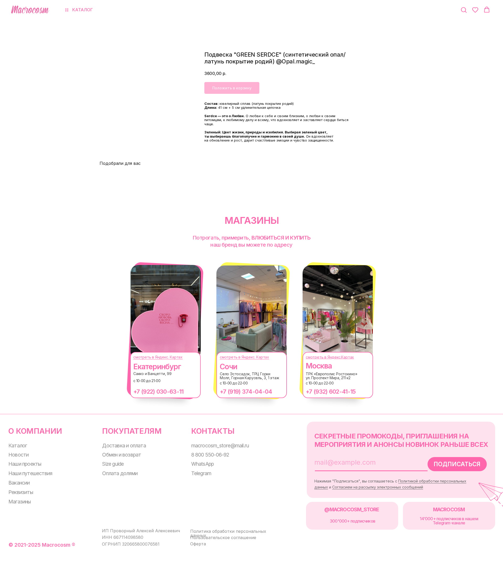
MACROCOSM (449, 509)
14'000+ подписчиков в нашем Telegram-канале (449, 520)
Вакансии (19, 483)
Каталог (17, 445)
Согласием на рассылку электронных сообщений (377, 487)
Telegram (201, 473)
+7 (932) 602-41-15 (331, 391)
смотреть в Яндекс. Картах (158, 357)
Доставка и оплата (124, 445)
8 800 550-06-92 (210, 455)
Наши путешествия (30, 473)
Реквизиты (20, 492)
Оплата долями (120, 473)
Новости (18, 455)
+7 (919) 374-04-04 (246, 391)
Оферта (198, 543)
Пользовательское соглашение (223, 537)
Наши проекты (24, 464)
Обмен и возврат (121, 455)
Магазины (19, 501)
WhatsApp (202, 464)
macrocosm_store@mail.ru (220, 445)
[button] (464, 10)
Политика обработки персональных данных (228, 533)
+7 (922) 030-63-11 (158, 391)
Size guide (113, 464)
